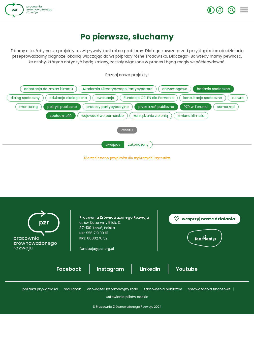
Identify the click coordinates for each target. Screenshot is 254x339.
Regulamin (72, 289)
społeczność (61, 115)
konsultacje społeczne (202, 97)
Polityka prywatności (40, 289)
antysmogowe (174, 88)
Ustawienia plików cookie (127, 296)
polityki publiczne (62, 106)
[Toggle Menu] (244, 9)
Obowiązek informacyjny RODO (112, 289)
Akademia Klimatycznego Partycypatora (118, 88)
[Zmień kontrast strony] (211, 10)
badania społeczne (213, 88)
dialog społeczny (25, 97)
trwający (112, 144)
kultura (238, 97)
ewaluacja (105, 97)
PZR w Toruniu (196, 106)
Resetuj (127, 130)
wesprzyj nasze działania (204, 218)
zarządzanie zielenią (150, 115)
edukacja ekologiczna (68, 97)
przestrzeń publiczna (156, 106)
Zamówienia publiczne (163, 289)
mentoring (28, 106)
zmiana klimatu (191, 115)
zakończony (138, 144)
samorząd (226, 106)
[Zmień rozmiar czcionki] (219, 10)
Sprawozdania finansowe (209, 289)
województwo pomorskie (102, 115)
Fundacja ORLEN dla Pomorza (149, 97)
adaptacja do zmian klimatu (48, 88)
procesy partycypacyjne (108, 106)
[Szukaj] (231, 10)
